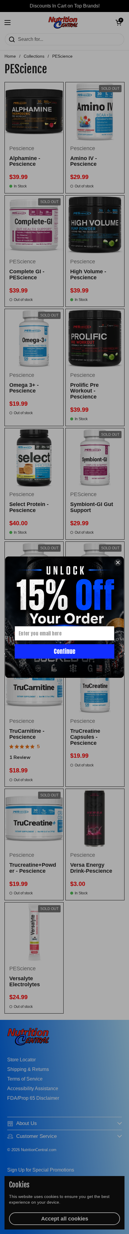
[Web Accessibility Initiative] (126, 1227)
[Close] (118, 562)
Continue (64, 651)
